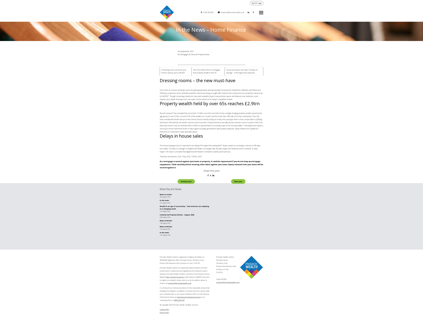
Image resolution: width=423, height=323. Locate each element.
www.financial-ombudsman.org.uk (189, 297)
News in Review (166, 221)
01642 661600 (208, 12)
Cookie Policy (164, 309)
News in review (166, 194)
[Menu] (261, 12)
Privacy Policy (164, 313)
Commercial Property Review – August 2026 (177, 215)
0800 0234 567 (179, 300)
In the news (164, 200)
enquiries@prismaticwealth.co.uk (232, 12)
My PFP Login (257, 3)
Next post (238, 181)
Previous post (186, 181)
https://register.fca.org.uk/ (175, 277)
